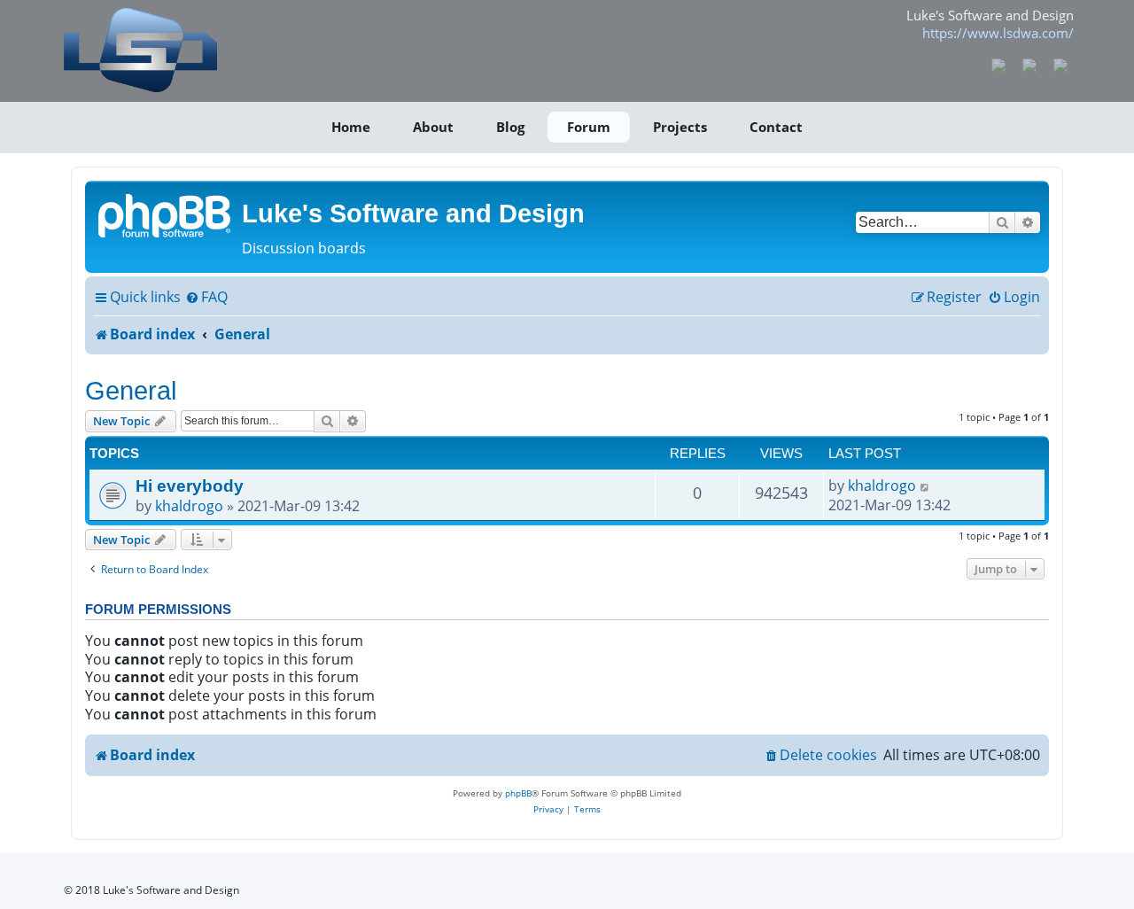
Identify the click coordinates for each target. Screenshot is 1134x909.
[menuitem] (206, 298)
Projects (680, 127)
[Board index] (165, 214)
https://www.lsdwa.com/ (998, 33)
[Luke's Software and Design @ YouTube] (1030, 64)
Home (350, 127)
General (130, 390)
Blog (510, 127)
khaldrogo (189, 506)
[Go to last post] (925, 485)
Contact (776, 127)
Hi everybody (190, 485)
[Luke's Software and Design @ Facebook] (999, 64)
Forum (588, 127)
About (433, 127)
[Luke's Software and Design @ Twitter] (1060, 64)
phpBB (518, 793)
